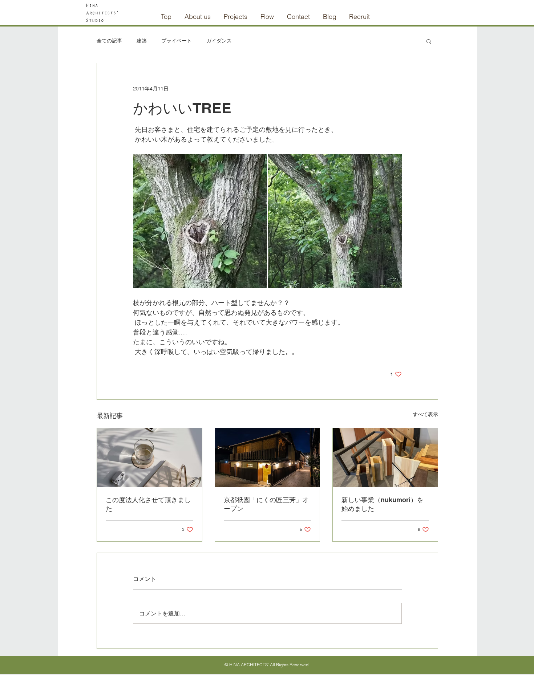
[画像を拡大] (200, 221)
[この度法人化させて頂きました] (149, 457)
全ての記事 (109, 40)
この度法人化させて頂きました (148, 504)
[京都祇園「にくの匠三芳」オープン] (267, 457)
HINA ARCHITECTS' (249, 664)
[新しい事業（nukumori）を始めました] (385, 457)
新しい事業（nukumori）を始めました (382, 504)
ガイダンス (219, 40)
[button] (428, 41)
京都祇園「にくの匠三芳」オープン (266, 504)
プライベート (176, 40)
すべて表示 (425, 414)
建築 (142, 40)
